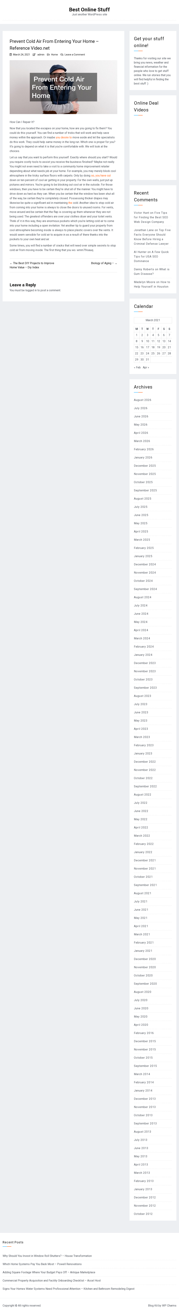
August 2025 (142, 498)
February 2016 (144, 1033)
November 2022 (145, 770)
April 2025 (141, 531)
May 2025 (141, 523)
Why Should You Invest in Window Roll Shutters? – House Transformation (47, 1256)
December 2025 (145, 465)
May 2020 (141, 1016)
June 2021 (141, 909)
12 (158, 341)
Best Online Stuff (89, 9)
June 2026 (141, 416)
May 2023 (141, 720)
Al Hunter (140, 252)
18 (153, 347)
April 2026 (141, 433)
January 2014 (143, 1090)
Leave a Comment (75, 54)
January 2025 (143, 556)
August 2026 (142, 400)
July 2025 (141, 507)
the (70, 202)
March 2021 (142, 934)
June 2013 (141, 1148)
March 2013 (142, 1172)
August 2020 (142, 992)
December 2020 (145, 959)
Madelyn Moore (144, 282)
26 (158, 353)
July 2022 (141, 802)
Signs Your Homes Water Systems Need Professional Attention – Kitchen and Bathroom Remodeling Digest (68, 1288)
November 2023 (145, 671)
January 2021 (143, 950)
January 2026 (143, 457)
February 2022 (144, 844)
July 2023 (141, 704)
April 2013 (141, 1164)
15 (136, 347)
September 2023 (145, 687)
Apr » (146, 367)
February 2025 (144, 548)
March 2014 (142, 1074)
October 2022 (143, 778)
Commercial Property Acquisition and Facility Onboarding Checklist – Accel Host (52, 1280)
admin (40, 54)
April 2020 (141, 1024)
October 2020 (143, 975)
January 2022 (143, 852)
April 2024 (141, 630)
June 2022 (141, 811)
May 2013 (141, 1156)
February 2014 (144, 1082)
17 (147, 347)
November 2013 (145, 1107)
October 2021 (143, 876)
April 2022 (141, 827)
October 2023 (143, 679)
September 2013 (145, 1123)
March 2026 (142, 441)
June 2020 (141, 1008)
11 (153, 341)
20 (164, 347)
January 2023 (143, 753)
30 (142, 359)
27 (164, 353)
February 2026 (144, 449)
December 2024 (145, 564)
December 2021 (145, 860)
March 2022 (142, 835)
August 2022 (142, 794)
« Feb (137, 367)
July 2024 (141, 605)
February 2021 (144, 942)
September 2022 (145, 786)
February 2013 (144, 1181)
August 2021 (142, 893)
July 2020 (141, 1000)
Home (54, 54)
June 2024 (141, 613)
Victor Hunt (141, 212)
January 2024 (143, 654)
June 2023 (141, 712)
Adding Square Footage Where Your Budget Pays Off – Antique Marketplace (49, 1272)
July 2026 (141, 408)
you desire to (64, 137)
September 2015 (145, 1066)
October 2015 (143, 1057)
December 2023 (145, 663)
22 (136, 353)
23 (142, 353)
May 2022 (141, 819)
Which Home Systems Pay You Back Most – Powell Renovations (42, 1264)
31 (147, 359)
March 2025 (142, 539)
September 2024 (145, 589)
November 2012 (145, 1205)
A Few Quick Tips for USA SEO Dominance (151, 256)
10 (147, 341)
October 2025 (143, 482)
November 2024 (145, 572)
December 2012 (145, 1197)
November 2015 (145, 1049)
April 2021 (141, 926)
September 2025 (145, 490)
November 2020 (145, 967)
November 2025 (145, 474)
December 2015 (145, 1041)
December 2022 (145, 761)
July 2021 (141, 901)
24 (147, 353)
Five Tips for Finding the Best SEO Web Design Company (151, 217)
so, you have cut (101, 175)
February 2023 (144, 745)
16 (142, 347)
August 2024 (142, 597)
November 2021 (145, 868)
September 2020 (145, 983)
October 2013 (143, 1115)
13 (164, 341)
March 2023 (142, 737)
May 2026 (141, 424)
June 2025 (141, 515)
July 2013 (141, 1140)
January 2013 (143, 1189)
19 (158, 347)
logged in (31, 290)
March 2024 (142, 638)
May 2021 (141, 918)
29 (136, 359)
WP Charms (169, 1305)
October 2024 (143, 581)
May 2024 (141, 622)
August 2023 (142, 696)
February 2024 (144, 646)
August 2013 (142, 1131)
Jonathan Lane (144, 230)
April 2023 (141, 728)
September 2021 (145, 885)
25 (153, 353)
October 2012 (143, 1214)
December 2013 (145, 1098)
